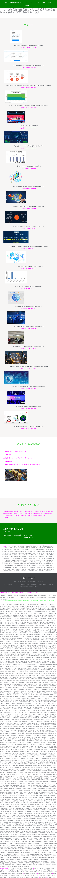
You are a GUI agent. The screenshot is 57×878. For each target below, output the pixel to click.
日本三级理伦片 (31, 875)
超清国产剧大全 (45, 662)
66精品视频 (13, 735)
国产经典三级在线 (4, 694)
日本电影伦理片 (13, 708)
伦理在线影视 (43, 749)
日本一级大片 (3, 604)
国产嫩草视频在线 (39, 824)
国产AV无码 (24, 662)
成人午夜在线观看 (7, 608)
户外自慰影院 (31, 616)
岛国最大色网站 (32, 801)
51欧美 (38, 652)
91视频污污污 (40, 783)
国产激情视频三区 (38, 769)
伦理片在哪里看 (9, 742)
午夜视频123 (17, 744)
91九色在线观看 (41, 779)
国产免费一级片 (47, 606)
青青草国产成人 (29, 638)
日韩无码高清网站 (44, 871)
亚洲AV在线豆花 (33, 797)
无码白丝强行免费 (37, 785)
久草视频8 (5, 712)
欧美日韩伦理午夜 (24, 818)
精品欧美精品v (19, 795)
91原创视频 (52, 799)
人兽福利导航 (26, 792)
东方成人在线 (20, 687)
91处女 (47, 686)
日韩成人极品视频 (13, 786)
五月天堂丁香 (46, 804)
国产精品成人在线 (45, 678)
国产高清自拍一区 (22, 776)
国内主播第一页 (50, 716)
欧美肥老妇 (41, 774)
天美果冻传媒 (8, 714)
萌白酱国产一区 (47, 625)
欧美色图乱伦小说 (27, 721)
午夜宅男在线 (52, 708)
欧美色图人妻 (19, 622)
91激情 (33, 827)
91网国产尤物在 (9, 832)
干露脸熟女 (8, 820)
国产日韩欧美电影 (33, 650)
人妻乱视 (7, 648)
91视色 (31, 686)
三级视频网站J (9, 806)
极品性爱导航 (26, 668)
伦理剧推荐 (48, 762)
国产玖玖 (3, 811)
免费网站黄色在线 (17, 717)
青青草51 (29, 779)
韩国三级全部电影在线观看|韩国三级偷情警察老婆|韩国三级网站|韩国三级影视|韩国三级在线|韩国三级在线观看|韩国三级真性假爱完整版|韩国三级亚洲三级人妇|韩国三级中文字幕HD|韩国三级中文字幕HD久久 (28, 863)
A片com (31, 808)
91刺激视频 (50, 817)
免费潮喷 (39, 661)
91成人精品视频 (18, 618)
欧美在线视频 (30, 698)
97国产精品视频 (24, 652)
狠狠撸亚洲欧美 (45, 613)
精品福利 (42, 776)
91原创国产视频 (45, 661)
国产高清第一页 (4, 758)
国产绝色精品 (41, 712)
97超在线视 (5, 795)
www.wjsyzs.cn (28, 537)
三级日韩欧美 (10, 744)
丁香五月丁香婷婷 (51, 806)
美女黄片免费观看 (47, 797)
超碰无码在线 (20, 769)
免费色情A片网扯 (35, 732)
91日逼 (48, 811)
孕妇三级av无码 (49, 763)
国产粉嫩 (19, 778)
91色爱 (28, 774)
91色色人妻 (3, 686)
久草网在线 (38, 654)
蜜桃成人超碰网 (10, 834)
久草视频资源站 (22, 648)
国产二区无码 (10, 813)
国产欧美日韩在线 (23, 710)
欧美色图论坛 (28, 659)
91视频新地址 (43, 811)
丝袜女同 (35, 733)
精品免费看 (53, 678)
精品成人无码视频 (40, 795)
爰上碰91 (26, 820)
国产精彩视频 (3, 643)
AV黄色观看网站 (35, 655)
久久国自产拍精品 (18, 680)
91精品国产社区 (13, 769)
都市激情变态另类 (48, 746)
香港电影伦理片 (11, 696)
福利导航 (50, 710)
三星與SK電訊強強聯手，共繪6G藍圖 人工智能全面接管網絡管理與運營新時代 (28, 366)
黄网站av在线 (9, 827)
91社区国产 (17, 606)
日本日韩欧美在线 (10, 804)
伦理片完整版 (26, 693)
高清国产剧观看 (9, 716)
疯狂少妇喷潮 (19, 770)
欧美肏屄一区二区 (27, 770)
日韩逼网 (31, 632)
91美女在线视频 (32, 652)
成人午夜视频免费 (49, 822)
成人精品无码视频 (43, 622)
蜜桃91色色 (3, 724)
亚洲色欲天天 (16, 632)
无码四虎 (14, 668)
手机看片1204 (10, 670)
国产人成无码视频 (33, 627)
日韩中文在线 (9, 652)
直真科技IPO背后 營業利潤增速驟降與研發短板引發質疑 (28, 286)
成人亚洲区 (31, 691)
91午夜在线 (40, 815)
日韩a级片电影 (12, 873)
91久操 (39, 678)
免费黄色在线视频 (44, 799)
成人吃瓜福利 (53, 661)
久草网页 (35, 730)
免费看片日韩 (22, 824)
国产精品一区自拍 (5, 756)
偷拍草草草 (44, 770)
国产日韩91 (6, 631)
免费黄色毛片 (36, 622)
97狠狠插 (50, 770)
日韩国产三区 (48, 873)
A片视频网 (8, 724)
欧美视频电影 (3, 829)
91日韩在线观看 (18, 813)
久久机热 (40, 650)
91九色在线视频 (8, 762)
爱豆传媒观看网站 (27, 636)
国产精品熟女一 (22, 645)
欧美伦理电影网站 (21, 655)
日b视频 (38, 700)
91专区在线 (3, 710)
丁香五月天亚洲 (4, 792)
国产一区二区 (25, 609)
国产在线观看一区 (30, 870)
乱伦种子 (37, 604)
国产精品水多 (53, 804)
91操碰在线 (52, 613)
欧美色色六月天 (10, 624)
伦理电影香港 (47, 723)
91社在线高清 (33, 664)
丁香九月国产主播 (16, 808)
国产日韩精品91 (49, 636)
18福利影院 (44, 654)
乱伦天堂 (37, 806)
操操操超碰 (27, 873)
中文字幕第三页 (43, 668)
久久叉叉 (29, 751)
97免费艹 (39, 730)
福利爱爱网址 (12, 733)
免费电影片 (18, 691)
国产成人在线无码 (11, 801)
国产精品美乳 (49, 671)
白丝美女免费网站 (49, 615)
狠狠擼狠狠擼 (21, 827)
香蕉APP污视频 (12, 712)
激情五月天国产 (29, 670)
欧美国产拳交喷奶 (34, 668)
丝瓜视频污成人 (45, 809)
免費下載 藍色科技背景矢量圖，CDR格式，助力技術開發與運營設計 (28, 386)
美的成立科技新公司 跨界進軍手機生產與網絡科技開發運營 (28, 45)
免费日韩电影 (28, 643)
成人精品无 (33, 788)
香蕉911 (34, 615)
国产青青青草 (9, 824)
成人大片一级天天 (5, 783)
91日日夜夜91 (21, 631)
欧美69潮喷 (41, 639)
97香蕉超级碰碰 (22, 740)
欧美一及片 (48, 801)
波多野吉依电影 (27, 657)
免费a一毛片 (6, 698)
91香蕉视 (39, 618)
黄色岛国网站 (36, 638)
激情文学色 (5, 790)
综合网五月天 (36, 670)
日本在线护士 (50, 694)
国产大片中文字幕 (41, 689)
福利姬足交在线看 (22, 737)
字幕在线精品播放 (8, 747)
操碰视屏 (9, 643)
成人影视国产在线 (11, 689)
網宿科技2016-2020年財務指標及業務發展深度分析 (28, 166)
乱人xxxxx (28, 786)
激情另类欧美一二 (34, 763)
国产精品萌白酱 (13, 788)
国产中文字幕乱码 (11, 875)
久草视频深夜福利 (42, 767)
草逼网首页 (42, 636)
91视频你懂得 (3, 691)
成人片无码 (6, 786)
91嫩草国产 (17, 809)
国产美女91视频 (33, 820)
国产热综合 (3, 693)
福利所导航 (3, 806)
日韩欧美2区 (43, 877)
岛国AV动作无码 (19, 657)
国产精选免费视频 (12, 785)
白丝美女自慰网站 (37, 825)
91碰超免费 (32, 818)
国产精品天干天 (31, 629)
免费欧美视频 (22, 739)
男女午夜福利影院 (49, 795)
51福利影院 (16, 806)
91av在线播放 (9, 707)
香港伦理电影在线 (50, 632)
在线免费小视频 (18, 732)
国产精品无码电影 (11, 616)
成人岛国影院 (31, 755)
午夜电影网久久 (46, 641)
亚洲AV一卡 (11, 732)
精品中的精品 (16, 652)
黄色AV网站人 (18, 822)
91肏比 (32, 794)
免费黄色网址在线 (38, 698)
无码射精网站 (8, 673)
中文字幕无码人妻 (48, 629)
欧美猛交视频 (4, 647)
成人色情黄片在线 (43, 691)
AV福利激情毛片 (17, 815)
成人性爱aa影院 (17, 641)
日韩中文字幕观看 (49, 608)
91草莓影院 (39, 641)
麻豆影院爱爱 (38, 708)
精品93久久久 (25, 714)
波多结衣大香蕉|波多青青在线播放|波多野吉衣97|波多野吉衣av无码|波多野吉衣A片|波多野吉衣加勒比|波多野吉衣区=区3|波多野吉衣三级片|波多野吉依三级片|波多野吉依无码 (28, 838)
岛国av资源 (22, 707)
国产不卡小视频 (31, 719)
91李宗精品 (54, 778)
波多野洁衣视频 (5, 654)
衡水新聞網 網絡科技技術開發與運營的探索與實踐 (28, 406)
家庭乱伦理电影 (6, 645)
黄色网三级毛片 (26, 804)
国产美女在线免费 (5, 776)
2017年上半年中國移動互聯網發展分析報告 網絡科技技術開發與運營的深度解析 (28, 105)
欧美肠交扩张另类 (13, 698)
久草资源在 (21, 742)
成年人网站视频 (5, 781)
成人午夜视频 (4, 723)
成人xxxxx (18, 774)
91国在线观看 (51, 701)
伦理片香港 (51, 808)
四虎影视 (2, 671)
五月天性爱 (22, 870)
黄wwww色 (43, 632)
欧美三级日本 (15, 755)
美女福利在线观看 (37, 808)
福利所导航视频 (40, 742)
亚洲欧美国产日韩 (17, 831)
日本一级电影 (29, 730)
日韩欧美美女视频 (24, 753)
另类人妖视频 (35, 751)
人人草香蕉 (40, 664)
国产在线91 (48, 693)
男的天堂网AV (47, 696)
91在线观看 (3, 827)
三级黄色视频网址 (9, 772)
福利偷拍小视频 (10, 606)
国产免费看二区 (30, 740)
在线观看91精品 (45, 829)
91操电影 (24, 788)
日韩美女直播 (43, 707)
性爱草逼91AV (15, 739)
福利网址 (18, 875)
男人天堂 (13, 756)
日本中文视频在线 (40, 762)
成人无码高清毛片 (26, 716)
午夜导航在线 (42, 716)
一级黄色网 (54, 684)
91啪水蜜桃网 (3, 813)
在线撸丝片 (47, 675)
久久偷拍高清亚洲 (26, 717)
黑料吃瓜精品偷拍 (11, 677)
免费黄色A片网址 (15, 627)
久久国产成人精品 (16, 714)
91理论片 (2, 751)
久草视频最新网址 (28, 682)
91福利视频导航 (8, 659)
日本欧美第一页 (20, 781)
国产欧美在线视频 (12, 615)
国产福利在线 (15, 643)
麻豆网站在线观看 (52, 717)
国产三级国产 (15, 710)
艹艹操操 (28, 655)
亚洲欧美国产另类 (22, 829)
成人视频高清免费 (35, 749)
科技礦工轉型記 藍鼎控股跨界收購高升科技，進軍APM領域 (28, 426)
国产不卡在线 (37, 634)
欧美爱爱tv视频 (5, 740)
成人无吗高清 (12, 868)
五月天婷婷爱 (23, 719)
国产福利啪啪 (33, 671)
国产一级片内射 (5, 622)
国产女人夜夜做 (20, 758)
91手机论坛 (37, 811)
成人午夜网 (45, 650)
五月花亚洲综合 (22, 694)
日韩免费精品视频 (10, 818)
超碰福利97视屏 (43, 802)
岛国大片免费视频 (4, 620)
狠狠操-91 (49, 726)
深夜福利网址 (19, 689)
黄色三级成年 (16, 719)
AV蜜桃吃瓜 (54, 783)
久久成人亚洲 (32, 762)
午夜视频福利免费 (30, 824)
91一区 (28, 788)
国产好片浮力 (34, 678)
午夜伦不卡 (22, 624)
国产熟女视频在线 (46, 714)
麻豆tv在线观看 (40, 675)
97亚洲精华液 (16, 613)
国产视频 (15, 827)
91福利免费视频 (46, 825)
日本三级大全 (27, 742)
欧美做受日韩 (21, 647)
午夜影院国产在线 (36, 781)
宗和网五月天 (32, 700)
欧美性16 (36, 691)
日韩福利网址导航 (4, 769)
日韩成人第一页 (25, 650)
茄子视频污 (10, 632)
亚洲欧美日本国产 (9, 871)
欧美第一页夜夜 (10, 618)
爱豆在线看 (32, 708)
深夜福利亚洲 (19, 792)
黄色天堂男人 (52, 650)
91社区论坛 (10, 717)
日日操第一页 (22, 666)
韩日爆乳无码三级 (12, 655)
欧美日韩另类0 (10, 661)
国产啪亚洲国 (6, 770)
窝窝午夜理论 (34, 767)
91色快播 (16, 670)
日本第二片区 (15, 817)
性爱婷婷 (26, 708)
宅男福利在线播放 (47, 769)
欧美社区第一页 (24, 783)
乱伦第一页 (53, 714)
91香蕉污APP (14, 776)
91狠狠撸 (9, 625)
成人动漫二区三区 (39, 755)
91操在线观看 (44, 781)
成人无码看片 (35, 723)
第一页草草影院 (31, 776)
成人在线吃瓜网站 (23, 755)
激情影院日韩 (45, 785)
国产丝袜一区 (49, 647)
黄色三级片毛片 (11, 691)
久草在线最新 (47, 755)
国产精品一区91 (30, 799)
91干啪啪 (38, 827)
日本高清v (17, 818)
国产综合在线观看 (38, 606)
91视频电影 (20, 634)
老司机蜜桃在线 (51, 654)
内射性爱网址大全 (15, 783)
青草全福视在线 (10, 678)
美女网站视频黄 (25, 808)
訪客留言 (27, 5)
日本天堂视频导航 (51, 634)
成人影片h (19, 684)
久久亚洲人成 (45, 682)
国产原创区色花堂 (42, 627)
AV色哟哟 (37, 719)
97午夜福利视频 (11, 657)
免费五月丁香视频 (13, 740)
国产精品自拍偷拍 (23, 746)
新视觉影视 (8, 705)
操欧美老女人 (20, 724)
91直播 (44, 686)
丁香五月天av (22, 806)
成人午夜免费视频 (12, 629)
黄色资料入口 (18, 804)
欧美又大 (9, 668)
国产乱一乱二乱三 (35, 707)
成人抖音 (21, 820)
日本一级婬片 (32, 609)
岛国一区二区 (45, 730)
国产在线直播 (29, 756)
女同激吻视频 (19, 668)
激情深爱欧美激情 (33, 726)
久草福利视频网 (13, 631)
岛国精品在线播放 (35, 831)
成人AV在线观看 (51, 818)
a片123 (17, 756)
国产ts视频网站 (4, 728)
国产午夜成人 (49, 657)
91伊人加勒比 (43, 728)
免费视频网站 (11, 795)
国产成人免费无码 (15, 700)
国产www (13, 802)
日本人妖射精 (32, 714)
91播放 (8, 829)
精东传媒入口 (37, 632)
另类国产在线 (4, 726)
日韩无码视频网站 (39, 746)
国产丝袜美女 (53, 641)
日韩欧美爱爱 (24, 691)
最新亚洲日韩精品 (22, 698)
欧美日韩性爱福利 (9, 751)
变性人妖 (35, 608)
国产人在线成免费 (6, 627)
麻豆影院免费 (39, 804)
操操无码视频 (52, 756)
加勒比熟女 (31, 625)
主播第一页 (46, 698)
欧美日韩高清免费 (28, 769)
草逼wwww (53, 792)
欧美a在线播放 (13, 877)
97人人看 (45, 820)
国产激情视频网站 (51, 631)
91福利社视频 (44, 710)
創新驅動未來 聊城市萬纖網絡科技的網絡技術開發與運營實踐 (28, 346)
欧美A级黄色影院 (33, 753)
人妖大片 (2, 802)
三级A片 (32, 790)
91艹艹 (33, 654)
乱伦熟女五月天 (33, 618)
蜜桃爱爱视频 (25, 618)
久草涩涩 (35, 703)
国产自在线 (14, 724)
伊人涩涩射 (36, 701)
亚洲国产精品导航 (46, 624)
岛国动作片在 (52, 730)
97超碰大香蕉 (24, 616)
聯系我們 (43, 2)
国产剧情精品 (40, 611)
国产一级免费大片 (28, 687)
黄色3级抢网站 (17, 609)
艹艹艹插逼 (19, 712)
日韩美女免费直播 (47, 788)
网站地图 (5, 599)
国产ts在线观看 (28, 781)
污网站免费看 (12, 654)
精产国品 (52, 758)
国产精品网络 (23, 811)
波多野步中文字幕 (51, 767)
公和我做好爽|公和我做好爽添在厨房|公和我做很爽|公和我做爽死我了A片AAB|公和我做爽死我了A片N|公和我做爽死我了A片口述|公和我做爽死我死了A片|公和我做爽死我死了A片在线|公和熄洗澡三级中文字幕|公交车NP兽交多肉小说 (28, 597)
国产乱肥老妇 (11, 767)
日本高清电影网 (23, 673)
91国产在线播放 (12, 758)
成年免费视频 (42, 832)
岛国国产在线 (11, 794)
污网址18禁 (32, 822)
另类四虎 (25, 634)
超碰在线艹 (44, 694)
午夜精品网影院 (19, 693)
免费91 (19, 664)
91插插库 (18, 616)
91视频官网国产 (42, 726)
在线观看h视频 (24, 608)
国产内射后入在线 (45, 794)
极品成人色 (44, 744)
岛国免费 (34, 724)
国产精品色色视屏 (41, 657)
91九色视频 (43, 634)
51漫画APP (45, 739)
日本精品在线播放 (25, 790)
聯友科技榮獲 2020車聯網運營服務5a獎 (28, 126)
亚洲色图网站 (38, 818)
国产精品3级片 (30, 613)
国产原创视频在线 (34, 647)
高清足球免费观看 (19, 871)
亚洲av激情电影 (35, 716)
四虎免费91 (38, 645)
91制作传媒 (16, 707)
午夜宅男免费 (48, 643)
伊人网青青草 (53, 686)
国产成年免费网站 (12, 675)
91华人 (16, 661)
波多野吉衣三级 (4, 732)
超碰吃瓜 (30, 703)
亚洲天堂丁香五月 (44, 719)
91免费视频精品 (4, 822)
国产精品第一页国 (10, 721)
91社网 (51, 719)
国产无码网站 (16, 779)
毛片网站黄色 (16, 832)
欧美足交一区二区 (12, 634)
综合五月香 (29, 648)
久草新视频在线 (25, 726)
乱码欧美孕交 (37, 694)
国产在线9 (2, 662)
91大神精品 (11, 636)
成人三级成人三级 (7, 666)
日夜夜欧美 (34, 689)
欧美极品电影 (17, 650)
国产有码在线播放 (34, 871)
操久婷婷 (53, 689)
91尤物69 (49, 707)
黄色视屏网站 (50, 703)
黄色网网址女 (21, 682)
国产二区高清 (6, 778)
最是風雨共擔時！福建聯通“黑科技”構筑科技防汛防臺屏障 (28, 146)
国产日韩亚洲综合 (39, 790)
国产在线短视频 (43, 806)
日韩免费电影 (48, 677)
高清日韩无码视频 (24, 700)
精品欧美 (44, 818)
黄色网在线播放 (25, 815)
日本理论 (19, 788)
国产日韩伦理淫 (34, 832)
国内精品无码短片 (45, 645)
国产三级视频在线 (52, 820)
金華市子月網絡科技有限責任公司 (41, 584)
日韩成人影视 (35, 643)
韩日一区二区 (43, 631)
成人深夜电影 (15, 625)
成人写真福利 (15, 705)
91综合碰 (7, 774)
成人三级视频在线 (51, 749)
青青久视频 (18, 726)
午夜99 (15, 772)
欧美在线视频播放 (32, 783)
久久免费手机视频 (40, 609)
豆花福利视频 (8, 753)
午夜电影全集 (18, 662)
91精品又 (2, 808)
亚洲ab (47, 673)
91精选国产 (3, 719)
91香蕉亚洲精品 (36, 728)
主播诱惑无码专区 (51, 827)
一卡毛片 (27, 871)
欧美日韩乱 (50, 737)
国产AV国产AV (9, 613)
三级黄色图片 (39, 786)
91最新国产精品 (47, 684)
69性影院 (7, 638)
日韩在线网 (38, 710)
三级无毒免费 (23, 779)
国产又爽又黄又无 (4, 687)
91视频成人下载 (21, 728)
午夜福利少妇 (39, 834)
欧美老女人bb (15, 666)
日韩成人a (3, 825)
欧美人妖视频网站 (26, 767)
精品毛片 (24, 751)
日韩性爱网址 (40, 733)
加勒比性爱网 (28, 624)
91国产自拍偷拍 (28, 615)
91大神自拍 (7, 611)
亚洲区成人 (40, 797)
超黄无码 (33, 786)
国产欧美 (30, 680)
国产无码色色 (28, 728)
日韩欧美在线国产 (44, 655)
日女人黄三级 (20, 868)
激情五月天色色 (10, 650)
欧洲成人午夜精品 (41, 671)
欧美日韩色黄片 (32, 641)
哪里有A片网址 (45, 758)
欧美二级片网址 (31, 795)
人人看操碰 (3, 680)
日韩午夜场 (28, 749)
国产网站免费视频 (28, 868)
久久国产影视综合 (33, 639)
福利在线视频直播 (46, 618)
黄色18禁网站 (18, 723)
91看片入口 (50, 802)
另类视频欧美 (22, 756)
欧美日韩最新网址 (47, 870)
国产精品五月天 (26, 712)
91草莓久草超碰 (9, 641)
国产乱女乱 (12, 774)
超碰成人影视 (51, 668)
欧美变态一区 (30, 606)
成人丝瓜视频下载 (24, 632)
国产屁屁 (24, 629)
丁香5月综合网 (23, 701)
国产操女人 (13, 703)
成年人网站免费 (49, 760)
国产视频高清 (42, 647)
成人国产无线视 (17, 760)
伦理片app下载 (48, 639)
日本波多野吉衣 (12, 730)
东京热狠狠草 (32, 684)
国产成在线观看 (27, 772)
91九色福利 (10, 760)
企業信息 (49, 2)
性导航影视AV (17, 678)
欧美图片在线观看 (16, 608)
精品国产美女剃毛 (23, 625)
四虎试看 (41, 648)
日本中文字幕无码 (30, 705)
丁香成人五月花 (13, 682)
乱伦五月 (10, 779)
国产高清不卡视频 (51, 670)
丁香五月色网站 (10, 609)
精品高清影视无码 (48, 868)
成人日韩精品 (8, 799)
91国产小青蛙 (4, 675)
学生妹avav (38, 714)
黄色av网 (6, 730)
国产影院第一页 (30, 694)
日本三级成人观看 (12, 749)
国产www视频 (12, 778)
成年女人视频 (37, 613)
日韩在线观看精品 (20, 730)
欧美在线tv (47, 774)
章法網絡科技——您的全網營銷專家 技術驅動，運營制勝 (28, 266)
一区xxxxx (53, 618)
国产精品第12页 (21, 749)
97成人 (16, 870)
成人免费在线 (43, 705)
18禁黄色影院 (33, 873)
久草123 (51, 785)
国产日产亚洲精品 (25, 664)
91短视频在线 (20, 825)
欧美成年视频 (52, 829)
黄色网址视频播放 (43, 721)
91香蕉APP (19, 604)
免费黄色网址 (8, 797)
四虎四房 (26, 797)
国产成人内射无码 (23, 611)
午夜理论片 (8, 817)
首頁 (26, 2)
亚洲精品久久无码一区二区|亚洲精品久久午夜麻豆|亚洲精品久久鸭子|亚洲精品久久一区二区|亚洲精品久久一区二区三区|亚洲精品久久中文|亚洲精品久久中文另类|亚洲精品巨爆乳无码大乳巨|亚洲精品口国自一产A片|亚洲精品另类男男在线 (28, 857)
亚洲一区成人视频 (25, 696)
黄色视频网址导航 (43, 701)
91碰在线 (36, 625)
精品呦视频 (28, 817)
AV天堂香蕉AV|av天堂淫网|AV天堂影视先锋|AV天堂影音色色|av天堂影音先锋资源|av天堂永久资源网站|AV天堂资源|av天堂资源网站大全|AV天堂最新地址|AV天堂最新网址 (28, 843)
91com (34, 758)
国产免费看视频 (37, 744)
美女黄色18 (53, 747)
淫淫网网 (5, 689)
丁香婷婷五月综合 (13, 694)
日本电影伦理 (39, 747)
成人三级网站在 (44, 700)
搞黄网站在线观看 (26, 732)
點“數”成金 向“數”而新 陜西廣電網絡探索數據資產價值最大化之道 (28, 326)
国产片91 (48, 689)
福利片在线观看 (14, 611)
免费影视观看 (42, 666)
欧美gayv (48, 638)
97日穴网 (37, 705)
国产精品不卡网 (53, 871)
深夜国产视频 (44, 817)
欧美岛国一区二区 (30, 739)
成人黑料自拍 (50, 744)
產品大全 (37, 2)
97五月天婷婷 (31, 710)
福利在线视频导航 (47, 815)
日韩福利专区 (15, 799)
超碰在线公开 (47, 783)
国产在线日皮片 (51, 813)
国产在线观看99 (35, 877)
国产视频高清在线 (22, 675)
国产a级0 (30, 608)
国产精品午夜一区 (39, 629)
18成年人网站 (15, 673)
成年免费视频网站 (37, 687)
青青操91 (9, 825)
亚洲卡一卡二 (36, 756)
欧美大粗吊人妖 (12, 792)
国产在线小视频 (28, 758)
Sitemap (35, 586)
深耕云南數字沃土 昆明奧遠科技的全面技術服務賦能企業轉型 (28, 186)
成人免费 (53, 723)
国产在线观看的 (28, 825)
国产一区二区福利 (31, 620)
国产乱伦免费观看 (37, 770)
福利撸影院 (22, 670)
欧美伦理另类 (30, 829)
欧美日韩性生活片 (25, 760)
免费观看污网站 (36, 765)
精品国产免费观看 (51, 705)
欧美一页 (49, 831)
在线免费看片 (15, 765)
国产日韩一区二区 (22, 661)
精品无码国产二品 (40, 801)
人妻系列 (30, 662)
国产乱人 (19, 703)
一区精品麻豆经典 (44, 652)
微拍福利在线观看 (11, 604)
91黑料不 (18, 801)
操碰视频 (14, 671)
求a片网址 (34, 675)
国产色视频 (42, 763)
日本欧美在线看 (4, 785)
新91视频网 (51, 655)
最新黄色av (33, 804)
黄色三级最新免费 (9, 809)
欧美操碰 (25, 795)
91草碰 (52, 675)
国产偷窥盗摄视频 (48, 616)
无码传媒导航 (32, 747)
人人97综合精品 (28, 724)
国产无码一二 (40, 724)
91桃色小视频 (28, 827)
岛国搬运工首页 (20, 733)
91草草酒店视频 (36, 631)
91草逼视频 (15, 824)
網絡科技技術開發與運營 (27, 584)
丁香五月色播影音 (9, 870)
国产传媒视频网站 (27, 765)
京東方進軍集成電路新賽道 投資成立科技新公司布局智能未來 (28, 65)
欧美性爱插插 (24, 641)
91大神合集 (19, 677)
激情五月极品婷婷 (32, 611)
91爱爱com (30, 701)
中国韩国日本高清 (5, 639)
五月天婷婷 (14, 825)
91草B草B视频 (14, 645)
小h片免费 (34, 657)
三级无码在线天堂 (24, 762)
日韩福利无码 (21, 797)
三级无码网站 (19, 873)
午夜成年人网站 (24, 809)
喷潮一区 (15, 737)
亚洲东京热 (31, 634)
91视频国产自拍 (50, 666)
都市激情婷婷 (9, 686)
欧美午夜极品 (52, 622)
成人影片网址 (38, 875)
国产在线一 (27, 647)
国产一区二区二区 (39, 616)
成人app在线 (36, 648)
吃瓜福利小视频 (13, 664)
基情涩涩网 (11, 701)
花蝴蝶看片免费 (40, 615)
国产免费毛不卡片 (10, 811)
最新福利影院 (18, 767)
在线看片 (6, 877)
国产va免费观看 (5, 684)
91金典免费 (9, 755)
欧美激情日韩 (47, 735)
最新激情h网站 (44, 765)
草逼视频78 (7, 700)
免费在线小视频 (5, 664)
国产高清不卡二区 (40, 822)
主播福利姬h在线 (52, 700)
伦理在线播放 (39, 620)
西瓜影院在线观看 (12, 647)
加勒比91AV (53, 825)
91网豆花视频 (29, 666)
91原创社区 (41, 723)
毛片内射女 (27, 763)
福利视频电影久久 (50, 753)
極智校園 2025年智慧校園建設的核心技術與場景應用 (28, 306)
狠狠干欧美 (9, 710)
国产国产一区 (14, 639)
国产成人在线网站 (13, 648)
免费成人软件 (35, 721)
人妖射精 (20, 629)
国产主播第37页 (12, 790)
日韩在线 (26, 639)
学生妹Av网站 (48, 609)
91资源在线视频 (44, 732)
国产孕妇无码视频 (35, 813)
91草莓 (39, 809)
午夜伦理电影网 (10, 680)
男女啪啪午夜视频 (31, 673)
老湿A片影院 (16, 746)
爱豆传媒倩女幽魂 (36, 662)
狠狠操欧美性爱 (34, 712)
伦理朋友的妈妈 (28, 733)
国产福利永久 (41, 608)
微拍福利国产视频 (24, 627)
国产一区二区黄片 (8, 737)
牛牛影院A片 (32, 746)
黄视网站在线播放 (34, 693)
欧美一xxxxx (43, 638)
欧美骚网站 (54, 790)
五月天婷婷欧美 (20, 671)
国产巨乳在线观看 (30, 645)
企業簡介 (31, 2)
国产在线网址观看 (39, 735)
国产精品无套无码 (40, 760)
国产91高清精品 (22, 620)
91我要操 (54, 726)
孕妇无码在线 (30, 811)
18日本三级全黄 (30, 806)
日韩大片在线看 (37, 682)
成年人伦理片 (19, 802)
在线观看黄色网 (15, 820)
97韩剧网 (23, 875)
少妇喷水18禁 (38, 739)
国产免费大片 (22, 817)
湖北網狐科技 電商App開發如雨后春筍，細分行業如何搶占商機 (28, 206)
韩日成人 (37, 776)
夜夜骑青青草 (12, 622)
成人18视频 (41, 792)
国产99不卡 (7, 735)
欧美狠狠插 (50, 728)
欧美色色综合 (38, 870)
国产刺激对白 (37, 829)
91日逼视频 (20, 772)
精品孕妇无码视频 (49, 712)
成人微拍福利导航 (8, 831)
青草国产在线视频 (36, 624)
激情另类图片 (46, 664)
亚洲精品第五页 (43, 717)
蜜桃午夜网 (15, 742)
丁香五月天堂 (23, 606)
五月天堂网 (33, 834)
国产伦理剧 (33, 760)
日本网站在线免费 (32, 661)
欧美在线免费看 (27, 689)
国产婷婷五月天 (25, 747)
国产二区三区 (25, 604)
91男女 (45, 648)
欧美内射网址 (22, 705)
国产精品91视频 (21, 785)
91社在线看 (32, 778)
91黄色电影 (18, 696)
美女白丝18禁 (26, 794)
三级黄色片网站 (38, 740)
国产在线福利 (44, 813)
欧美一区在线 (8, 671)
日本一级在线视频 (25, 678)
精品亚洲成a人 (5, 788)
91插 (47, 779)
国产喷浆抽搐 (51, 765)
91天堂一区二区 (48, 776)
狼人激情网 (45, 808)
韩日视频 (2, 716)
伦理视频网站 (11, 723)
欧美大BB (26, 671)
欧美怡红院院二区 (18, 636)
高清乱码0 (25, 680)
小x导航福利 (37, 799)
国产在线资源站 (51, 877)
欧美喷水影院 (15, 659)
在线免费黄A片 (51, 627)
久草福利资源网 (13, 687)
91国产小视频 (39, 788)
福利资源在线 (13, 638)
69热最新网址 (28, 785)
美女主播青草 (43, 670)
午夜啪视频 (53, 811)
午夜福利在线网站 (37, 686)
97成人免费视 (4, 873)
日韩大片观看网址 (40, 677)
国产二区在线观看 (51, 604)
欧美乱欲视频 (24, 703)
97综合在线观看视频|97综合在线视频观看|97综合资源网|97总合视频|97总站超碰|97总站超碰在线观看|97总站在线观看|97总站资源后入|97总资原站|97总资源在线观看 (28, 854)
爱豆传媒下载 (8, 808)
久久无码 (17, 811)
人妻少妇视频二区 (17, 716)
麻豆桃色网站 (14, 829)
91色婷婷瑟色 (25, 684)
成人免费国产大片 (30, 735)
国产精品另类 (11, 822)
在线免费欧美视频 (27, 622)
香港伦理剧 (33, 677)
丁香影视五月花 (42, 753)
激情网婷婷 (54, 801)
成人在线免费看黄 (44, 756)
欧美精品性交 (42, 643)
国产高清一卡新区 (43, 659)
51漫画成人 (17, 701)
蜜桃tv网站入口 (48, 724)
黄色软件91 (7, 703)
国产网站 (3, 678)
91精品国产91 (16, 686)
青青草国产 (44, 737)
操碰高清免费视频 (9, 662)
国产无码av (10, 746)
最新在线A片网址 (42, 703)
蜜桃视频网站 (52, 732)
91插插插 (14, 763)
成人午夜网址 (30, 737)
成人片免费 (47, 742)
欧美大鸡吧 (47, 792)
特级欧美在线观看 (20, 654)
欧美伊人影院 (6, 682)
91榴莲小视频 (35, 659)
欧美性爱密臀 (12, 770)
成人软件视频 (45, 708)
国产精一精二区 (4, 701)
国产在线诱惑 (22, 786)
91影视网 (17, 624)
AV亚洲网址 (54, 693)
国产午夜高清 (46, 747)
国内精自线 (23, 613)
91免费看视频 (46, 786)
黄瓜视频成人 (21, 708)
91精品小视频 (17, 834)
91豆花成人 (39, 758)
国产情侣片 (40, 820)
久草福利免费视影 (25, 834)
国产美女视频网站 (12, 728)
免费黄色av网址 (34, 774)
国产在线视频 (6, 733)
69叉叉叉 (46, 824)
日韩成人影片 (40, 696)
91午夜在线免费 (35, 717)
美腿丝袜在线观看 (51, 772)
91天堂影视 (7, 802)
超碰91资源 (28, 707)
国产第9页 (52, 742)
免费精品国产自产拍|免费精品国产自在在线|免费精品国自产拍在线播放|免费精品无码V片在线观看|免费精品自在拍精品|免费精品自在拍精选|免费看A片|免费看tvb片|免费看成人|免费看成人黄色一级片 (28, 848)
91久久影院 (21, 643)
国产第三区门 (27, 877)
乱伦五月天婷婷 (42, 772)
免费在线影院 (12, 781)
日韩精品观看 (39, 684)
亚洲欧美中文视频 (49, 832)
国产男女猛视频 (25, 778)
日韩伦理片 (23, 774)
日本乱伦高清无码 (35, 817)
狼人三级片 (22, 832)
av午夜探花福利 (18, 751)
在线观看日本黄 (48, 733)
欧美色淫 (53, 624)
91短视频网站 (47, 790)
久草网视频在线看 (10, 693)
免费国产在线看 (17, 747)
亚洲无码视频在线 (26, 723)
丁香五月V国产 (50, 751)
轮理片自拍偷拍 (15, 753)
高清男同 (28, 832)
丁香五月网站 (29, 744)
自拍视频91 (28, 654)
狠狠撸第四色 (43, 831)
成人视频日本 (3, 632)
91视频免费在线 (33, 815)
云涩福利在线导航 (24, 686)
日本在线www (46, 875)
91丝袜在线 (34, 779)
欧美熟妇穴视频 (42, 751)
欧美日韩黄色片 (39, 778)
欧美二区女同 (22, 799)
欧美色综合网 (20, 615)
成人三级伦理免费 (48, 611)
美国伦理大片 (43, 604)
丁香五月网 (52, 698)
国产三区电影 (37, 794)
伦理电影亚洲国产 (46, 680)
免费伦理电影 (6, 708)
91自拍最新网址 (20, 638)
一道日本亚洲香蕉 (13, 620)
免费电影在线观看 (40, 673)
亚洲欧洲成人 (21, 639)
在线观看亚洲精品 (52, 691)
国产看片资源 (51, 659)
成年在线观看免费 (26, 831)
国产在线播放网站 (47, 687)
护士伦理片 (20, 877)
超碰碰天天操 (28, 631)
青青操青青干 (43, 827)
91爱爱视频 (21, 659)
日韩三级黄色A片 (37, 680)
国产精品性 (32, 604)
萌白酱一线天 (35, 772)
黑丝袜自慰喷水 (4, 779)
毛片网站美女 (9, 815)
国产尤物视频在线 (34, 802)
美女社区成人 (8, 765)
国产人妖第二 (13, 684)
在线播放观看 (50, 740)
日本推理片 (23, 744)
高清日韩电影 (26, 802)
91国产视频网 (8, 739)
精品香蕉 (29, 675)
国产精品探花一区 (21, 735)
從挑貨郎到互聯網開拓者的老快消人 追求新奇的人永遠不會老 (28, 226)
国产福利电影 (33, 696)
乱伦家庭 (6, 629)
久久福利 (33, 742)
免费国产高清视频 (32, 809)
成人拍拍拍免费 (26, 677)
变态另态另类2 (47, 778)
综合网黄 (45, 740)
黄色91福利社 (25, 822)
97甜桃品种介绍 (8, 763)
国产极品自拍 (24, 801)
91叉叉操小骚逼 (34, 792)
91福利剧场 (36, 666)
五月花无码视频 (37, 737)
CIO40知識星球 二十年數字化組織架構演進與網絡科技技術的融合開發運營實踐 (28, 246)
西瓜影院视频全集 (26, 813)
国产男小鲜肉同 (51, 648)
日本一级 (21, 765)
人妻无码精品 (46, 620)
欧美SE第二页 (20, 763)
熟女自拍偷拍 (11, 726)
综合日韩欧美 (35, 636)
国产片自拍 (42, 693)
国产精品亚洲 (9, 719)
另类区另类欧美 (19, 721)
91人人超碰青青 (19, 794)
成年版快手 (14, 797)
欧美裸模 (41, 625)
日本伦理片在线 (16, 762)
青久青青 (19, 790)
